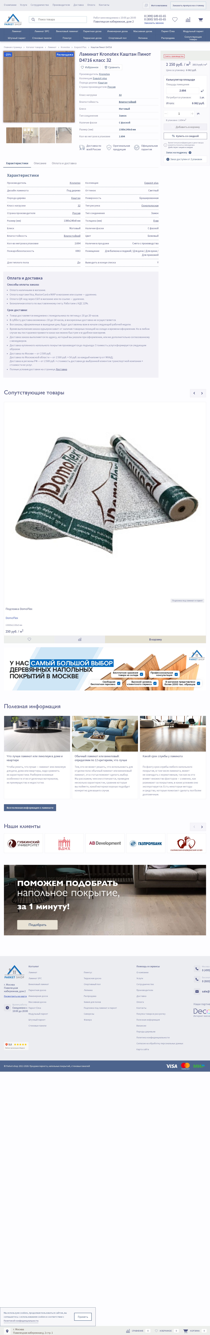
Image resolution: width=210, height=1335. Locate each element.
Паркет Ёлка (168, 31)
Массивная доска (142, 31)
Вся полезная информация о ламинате (30, 807)
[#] (13, 19)
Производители (61, 4)
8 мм (155, 220)
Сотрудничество (40, 4)
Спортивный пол (117, 38)
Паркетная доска (92, 31)
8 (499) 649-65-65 (155, 16)
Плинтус (67, 38)
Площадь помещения (177, 84)
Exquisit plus (100, 78)
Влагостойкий (127, 101)
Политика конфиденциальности (153, 1037)
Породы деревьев (145, 1031)
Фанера (88, 1019)
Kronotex (104, 74)
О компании (10, 4)
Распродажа (168, 38)
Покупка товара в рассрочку (151, 1013)
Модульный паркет (193, 31)
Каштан (102, 82)
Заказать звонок (154, 22)
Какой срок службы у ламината (163, 756)
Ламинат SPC (42, 31)
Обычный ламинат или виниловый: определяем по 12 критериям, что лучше (101, 758)
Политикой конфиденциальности (21, 1320)
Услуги (23, 4)
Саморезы (89, 1013)
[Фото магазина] (146, 5)
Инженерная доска (117, 31)
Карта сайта (142, 1049)
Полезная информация (148, 1019)
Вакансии (141, 1025)
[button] (194, 827)
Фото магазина (159, 5)
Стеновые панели (42, 38)
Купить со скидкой (187, 136)
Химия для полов (92, 1001)
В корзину (155, 639)
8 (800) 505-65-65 (155, 19)
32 (120, 94)
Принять (83, 1316)
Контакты (104, 4)
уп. (198, 113)
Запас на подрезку (176, 152)
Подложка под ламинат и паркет (100, 1007)
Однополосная (149, 205)
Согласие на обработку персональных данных (159, 1043)
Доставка (79, 4)
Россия (111, 86)
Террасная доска (92, 38)
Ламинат (16, 31)
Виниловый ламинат (67, 31)
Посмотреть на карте (15, 996)
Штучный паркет (16, 38)
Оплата (91, 4)
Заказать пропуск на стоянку (188, 5)
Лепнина (142, 38)
